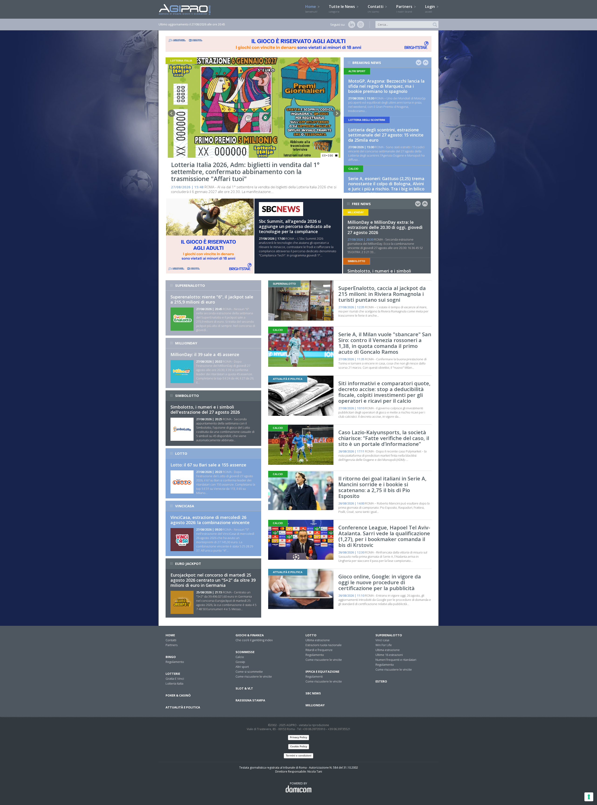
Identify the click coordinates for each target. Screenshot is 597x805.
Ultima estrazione (317, 640)
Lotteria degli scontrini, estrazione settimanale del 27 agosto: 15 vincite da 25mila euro (385, 135)
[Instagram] (359, 24)
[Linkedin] (350, 24)
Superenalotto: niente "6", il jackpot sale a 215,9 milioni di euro (211, 299)
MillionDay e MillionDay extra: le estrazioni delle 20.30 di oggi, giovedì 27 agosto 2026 (385, 227)
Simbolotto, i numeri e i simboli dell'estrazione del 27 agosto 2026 (205, 409)
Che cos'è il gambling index (254, 640)
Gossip (240, 662)
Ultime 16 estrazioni (389, 655)
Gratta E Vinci (175, 678)
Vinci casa (382, 640)
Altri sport (242, 667)
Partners (404, 8)
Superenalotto (388, 635)
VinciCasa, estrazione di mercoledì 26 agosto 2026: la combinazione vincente (210, 519)
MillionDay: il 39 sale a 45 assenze (204, 354)
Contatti (376, 8)
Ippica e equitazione (322, 671)
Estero (381, 681)
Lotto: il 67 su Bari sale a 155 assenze (208, 465)
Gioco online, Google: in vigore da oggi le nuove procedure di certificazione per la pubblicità (379, 582)
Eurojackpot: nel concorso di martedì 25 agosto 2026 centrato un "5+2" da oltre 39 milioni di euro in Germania (213, 580)
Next (336, 113)
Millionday (315, 705)
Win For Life (383, 645)
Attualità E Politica (183, 707)
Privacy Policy (298, 737)
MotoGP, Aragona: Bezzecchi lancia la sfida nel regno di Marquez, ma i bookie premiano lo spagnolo (386, 86)
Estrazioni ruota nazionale (323, 645)
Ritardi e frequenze (319, 650)
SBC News (313, 693)
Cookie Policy (298, 746)
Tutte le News (342, 8)
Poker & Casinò (178, 695)
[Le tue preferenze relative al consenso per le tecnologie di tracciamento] (588, 796)
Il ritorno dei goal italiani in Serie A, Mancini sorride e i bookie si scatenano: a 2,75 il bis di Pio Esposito (382, 487)
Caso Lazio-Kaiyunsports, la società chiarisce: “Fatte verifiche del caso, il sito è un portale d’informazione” (383, 438)
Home (311, 8)
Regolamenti (314, 676)
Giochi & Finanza (250, 635)
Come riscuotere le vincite (254, 676)
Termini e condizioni (298, 755)
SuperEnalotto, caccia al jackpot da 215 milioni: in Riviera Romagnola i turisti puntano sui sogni (382, 293)
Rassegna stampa (250, 700)
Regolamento (175, 662)
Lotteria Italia (174, 683)
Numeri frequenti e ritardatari (395, 660)
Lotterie (173, 674)
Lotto (310, 635)
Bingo (171, 657)
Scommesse (245, 652)
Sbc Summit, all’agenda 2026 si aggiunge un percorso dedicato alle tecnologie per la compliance (295, 226)
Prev (171, 113)
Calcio (240, 657)
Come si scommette (249, 671)
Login (430, 8)
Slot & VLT (244, 688)
